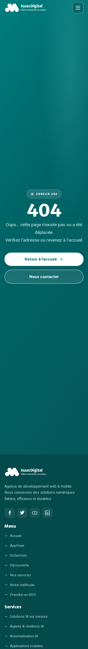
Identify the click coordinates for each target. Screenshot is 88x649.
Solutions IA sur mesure (29, 616)
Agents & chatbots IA (27, 626)
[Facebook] (9, 513)
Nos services (20, 575)
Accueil (15, 536)
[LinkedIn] (47, 513)
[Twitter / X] (22, 513)
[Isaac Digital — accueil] (25, 7)
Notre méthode (22, 585)
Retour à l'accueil (41, 259)
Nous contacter (44, 276)
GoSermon (18, 555)
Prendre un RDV (23, 595)
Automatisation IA (24, 636)
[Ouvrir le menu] (78, 7)
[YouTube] (35, 513)
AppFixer (17, 546)
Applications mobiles (26, 646)
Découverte (19, 565)
